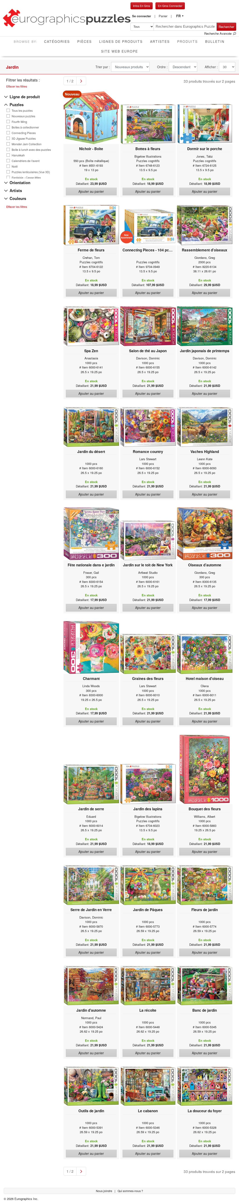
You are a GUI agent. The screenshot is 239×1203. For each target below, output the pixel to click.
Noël (15, 166)
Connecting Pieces (24, 133)
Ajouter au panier (91, 191)
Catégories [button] (57, 41)
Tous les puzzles (22, 110)
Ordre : (162, 67)
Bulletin (215, 41)
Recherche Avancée (218, 33)
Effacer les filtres (16, 86)
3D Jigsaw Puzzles (24, 138)
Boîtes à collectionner (25, 127)
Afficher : (211, 67)
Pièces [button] (84, 41)
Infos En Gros (141, 6)
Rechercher (226, 26)
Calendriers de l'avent (25, 161)
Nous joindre (104, 1191)
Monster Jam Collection (27, 144)
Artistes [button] (160, 41)
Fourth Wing (19, 122)
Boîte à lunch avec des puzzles (31, 150)
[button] (143, 16)
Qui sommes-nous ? (130, 1191)
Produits (189, 41)
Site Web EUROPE (119, 51)
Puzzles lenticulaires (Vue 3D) (31, 172)
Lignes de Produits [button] (121, 41)
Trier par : (102, 67)
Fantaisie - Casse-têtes (26, 177)
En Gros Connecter (170, 6)
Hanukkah (18, 155)
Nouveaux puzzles (23, 116)
